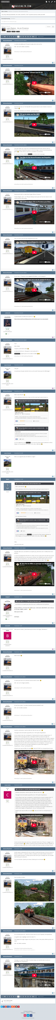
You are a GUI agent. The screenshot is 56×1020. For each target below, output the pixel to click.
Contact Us (33, 1012)
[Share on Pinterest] (19, 1007)
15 (25, 36)
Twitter (28, 1015)
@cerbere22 (17, 353)
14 (23, 36)
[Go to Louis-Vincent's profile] (7, 375)
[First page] (2, 37)
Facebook (31, 1015)
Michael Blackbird (11, 29)
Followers (49, 26)
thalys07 (7, 597)
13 (20, 36)
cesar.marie (7, 785)
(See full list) (25, 11)
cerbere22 (7, 313)
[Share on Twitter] (2, 1007)
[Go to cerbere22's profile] (7, 323)
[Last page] (36, 37)
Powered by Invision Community (28, 1018)
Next (33, 36)
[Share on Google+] (6, 1007)
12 (18, 36)
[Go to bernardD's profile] (7, 635)
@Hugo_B (28, 442)
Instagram (25, 1015)
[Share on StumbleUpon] (14, 1007)
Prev (5, 36)
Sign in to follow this (6, 26)
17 (30, 36)
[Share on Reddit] (12, 1007)
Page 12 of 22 (40, 36)
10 (13, 36)
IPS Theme (26, 1011)
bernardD (7, 625)
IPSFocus (30, 1011)
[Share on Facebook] (4, 1007)
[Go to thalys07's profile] (7, 607)
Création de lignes (24, 29)
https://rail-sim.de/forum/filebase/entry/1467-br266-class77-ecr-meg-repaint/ (31, 319)
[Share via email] (16, 1007)
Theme (27, 1012)
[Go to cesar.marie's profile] (7, 795)
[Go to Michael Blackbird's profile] (4, 29)
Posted (18, 40)
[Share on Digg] (8, 1007)
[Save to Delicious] (10, 1007)
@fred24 (30, 154)
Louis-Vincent (7, 365)
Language (23, 1012)
